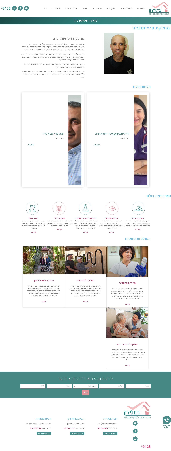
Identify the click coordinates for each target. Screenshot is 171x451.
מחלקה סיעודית (127, 283)
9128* (6, 8)
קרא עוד (137, 230)
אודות (142, 8)
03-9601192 (69, 428)
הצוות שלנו (33, 218)
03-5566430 (103, 428)
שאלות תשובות (71, 8)
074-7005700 (35, 428)
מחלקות (112, 8)
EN (45, 8)
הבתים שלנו (127, 8)
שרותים (99, 8)
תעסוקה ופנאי (138, 218)
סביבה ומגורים (111, 218)
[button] (21, 140)
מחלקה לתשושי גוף (43, 280)
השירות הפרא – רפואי (85, 218)
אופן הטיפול (59, 218)
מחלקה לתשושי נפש (127, 344)
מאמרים (85, 8)
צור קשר (57, 8)
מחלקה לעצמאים (85, 280)
